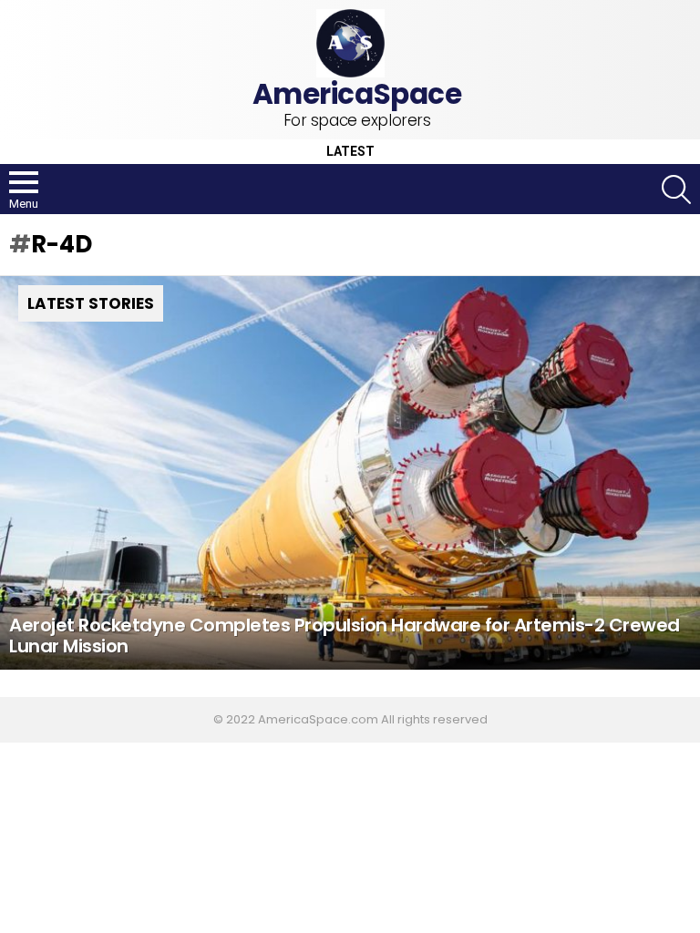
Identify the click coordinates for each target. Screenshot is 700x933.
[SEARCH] (676, 189)
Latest (350, 152)
